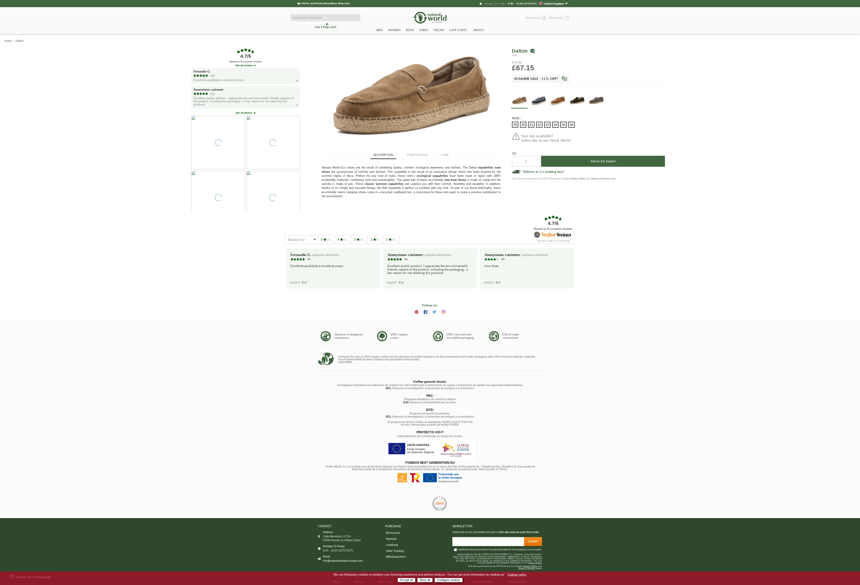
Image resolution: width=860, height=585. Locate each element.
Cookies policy (517, 574)
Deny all (425, 579)
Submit (533, 541)
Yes (302, 282)
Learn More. (345, 362)
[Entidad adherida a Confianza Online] (420, 503)
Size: (516, 118)
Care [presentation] (445, 155)
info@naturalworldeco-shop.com (329, 3)
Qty (514, 153)
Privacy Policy (578, 178)
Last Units (458, 30)
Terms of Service (600, 178)
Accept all (406, 579)
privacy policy (535, 563)
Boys (410, 30)
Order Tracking (395, 551)
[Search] (355, 17)
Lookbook (392, 545)
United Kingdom (554, 3)
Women (394, 30)
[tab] (383, 155)
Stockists (391, 538)
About (478, 30)
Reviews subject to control (551, 241)
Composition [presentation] (417, 155)
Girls (423, 30)
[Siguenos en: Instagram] (443, 312)
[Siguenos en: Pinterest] (416, 312)
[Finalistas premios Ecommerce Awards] (440, 503)
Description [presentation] (383, 155)
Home (8, 41)
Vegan (439, 30)
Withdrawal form (396, 556)
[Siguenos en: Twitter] (434, 312)
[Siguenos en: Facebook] (425, 312)
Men (379, 30)
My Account (393, 532)
